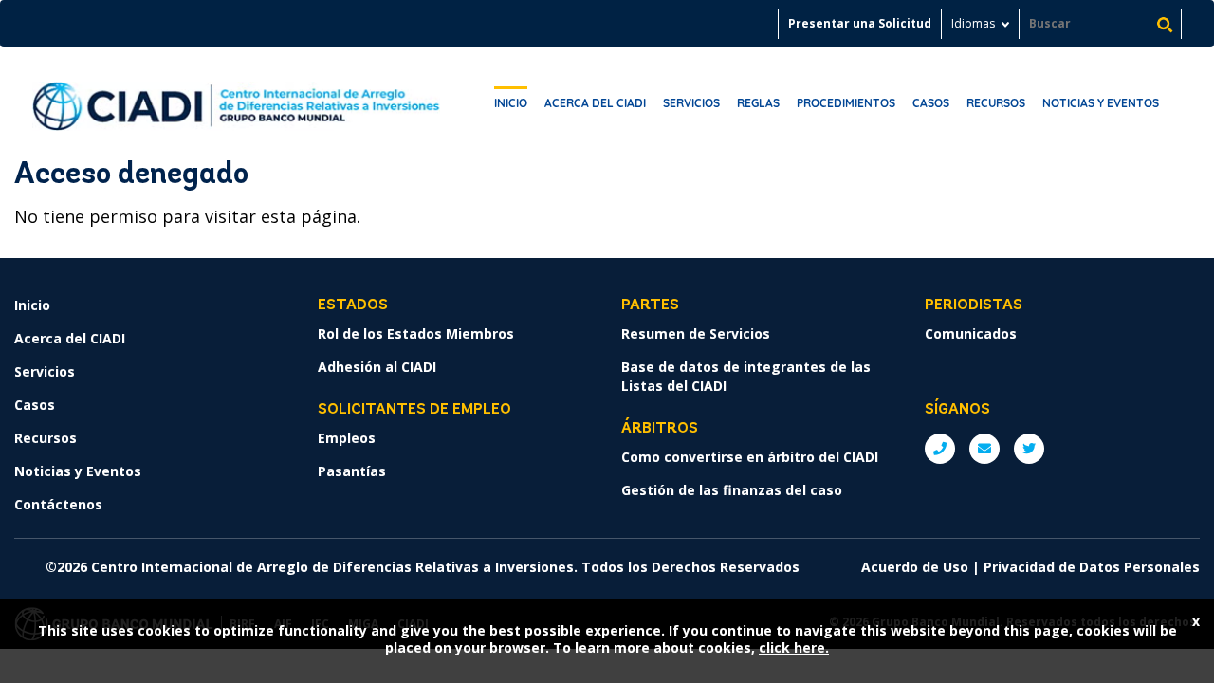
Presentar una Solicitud (859, 23)
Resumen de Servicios (695, 333)
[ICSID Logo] (236, 99)
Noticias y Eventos (1100, 103)
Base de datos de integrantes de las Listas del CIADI (746, 376)
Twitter (1029, 449)
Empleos (347, 438)
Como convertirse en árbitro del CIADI (749, 457)
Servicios (691, 103)
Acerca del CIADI (595, 103)
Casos (930, 103)
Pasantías (352, 471)
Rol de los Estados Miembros (416, 333)
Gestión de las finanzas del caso (731, 490)
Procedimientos (846, 103)
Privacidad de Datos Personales (1092, 567)
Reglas (758, 103)
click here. (794, 647)
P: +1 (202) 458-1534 (940, 449)
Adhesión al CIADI (377, 367)
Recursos (995, 103)
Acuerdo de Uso (914, 567)
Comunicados (971, 333)
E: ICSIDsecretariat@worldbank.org (984, 449)
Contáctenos (58, 504)
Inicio (510, 103)
